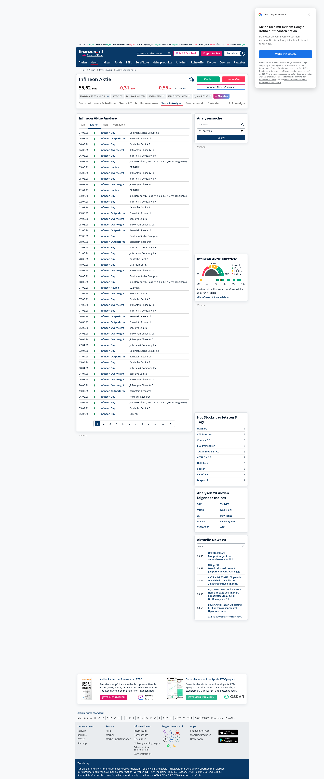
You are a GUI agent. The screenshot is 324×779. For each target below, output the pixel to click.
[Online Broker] (91, 55)
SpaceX (201, 468)
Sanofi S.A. (203, 474)
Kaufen (94, 124)
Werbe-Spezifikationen (118, 739)
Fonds (118, 62)
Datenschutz (141, 735)
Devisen (225, 62)
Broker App (196, 739)
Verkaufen (119, 124)
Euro (201, 44)
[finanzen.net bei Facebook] (171, 732)
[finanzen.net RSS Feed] (174, 745)
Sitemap (82, 743)
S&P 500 (201, 521)
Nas (164, 44)
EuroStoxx (231, 718)
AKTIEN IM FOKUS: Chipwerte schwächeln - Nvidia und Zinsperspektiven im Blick (224, 580)
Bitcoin (182, 44)
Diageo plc (203, 480)
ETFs (129, 62)
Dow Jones (226, 515)
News (94, 62)
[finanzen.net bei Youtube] (177, 732)
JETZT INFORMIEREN (113, 697)
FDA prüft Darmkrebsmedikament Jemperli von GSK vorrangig (224, 568)
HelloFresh (203, 463)
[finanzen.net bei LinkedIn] (171, 739)
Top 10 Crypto (142, 44)
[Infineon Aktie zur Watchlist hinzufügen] (191, 79)
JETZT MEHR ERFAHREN (201, 697)
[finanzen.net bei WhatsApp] (168, 745)
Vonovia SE (203, 440)
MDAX (200, 510)
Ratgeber (239, 62)
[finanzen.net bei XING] (177, 739)
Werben (110, 735)
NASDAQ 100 (227, 521)
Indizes (106, 62)
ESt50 (98, 44)
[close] (309, 14)
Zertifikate (142, 62)
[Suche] (169, 53)
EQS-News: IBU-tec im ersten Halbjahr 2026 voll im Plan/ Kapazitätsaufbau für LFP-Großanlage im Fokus (224, 594)
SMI (199, 515)
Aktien (83, 62)
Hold (106, 124)
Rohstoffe (197, 62)
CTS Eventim (204, 434)
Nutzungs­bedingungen (147, 743)
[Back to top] (240, 775)
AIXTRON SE (204, 457)
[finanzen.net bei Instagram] (165, 732)
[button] (186, 53)
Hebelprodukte (162, 62)
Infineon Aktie (105, 69)
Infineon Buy (108, 132)
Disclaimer (140, 739)
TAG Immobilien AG (208, 451)
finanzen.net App (200, 731)
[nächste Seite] (170, 423)
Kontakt (81, 731)
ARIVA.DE (159, 775)
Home (83, 69)
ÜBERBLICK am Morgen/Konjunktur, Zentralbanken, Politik (221, 556)
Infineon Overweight (112, 150)
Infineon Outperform (113, 138)
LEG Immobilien (206, 445)
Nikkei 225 (226, 510)
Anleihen (181, 62)
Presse (81, 739)
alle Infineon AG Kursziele (212, 297)
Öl (218, 44)
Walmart (202, 428)
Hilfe (108, 731)
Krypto (211, 62)
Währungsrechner (200, 735)
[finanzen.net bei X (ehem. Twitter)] (165, 739)
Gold (233, 44)
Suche (221, 137)
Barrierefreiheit (142, 754)
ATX (222, 527)
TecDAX (224, 504)
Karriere (82, 735)
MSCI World (118, 44)
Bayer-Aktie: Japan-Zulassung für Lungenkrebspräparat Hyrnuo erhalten (225, 608)
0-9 (86, 718)
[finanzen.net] (91, 51)
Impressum (140, 731)
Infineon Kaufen (110, 167)
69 (162, 423)
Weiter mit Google (285, 54)
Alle (83, 124)
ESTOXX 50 (203, 527)
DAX (81, 44)
